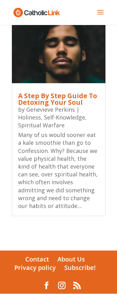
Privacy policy (35, 267)
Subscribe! (80, 267)
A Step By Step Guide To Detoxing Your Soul (57, 99)
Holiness (29, 117)
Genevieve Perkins (50, 109)
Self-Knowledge (64, 117)
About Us (71, 259)
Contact (37, 259)
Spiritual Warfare (41, 125)
